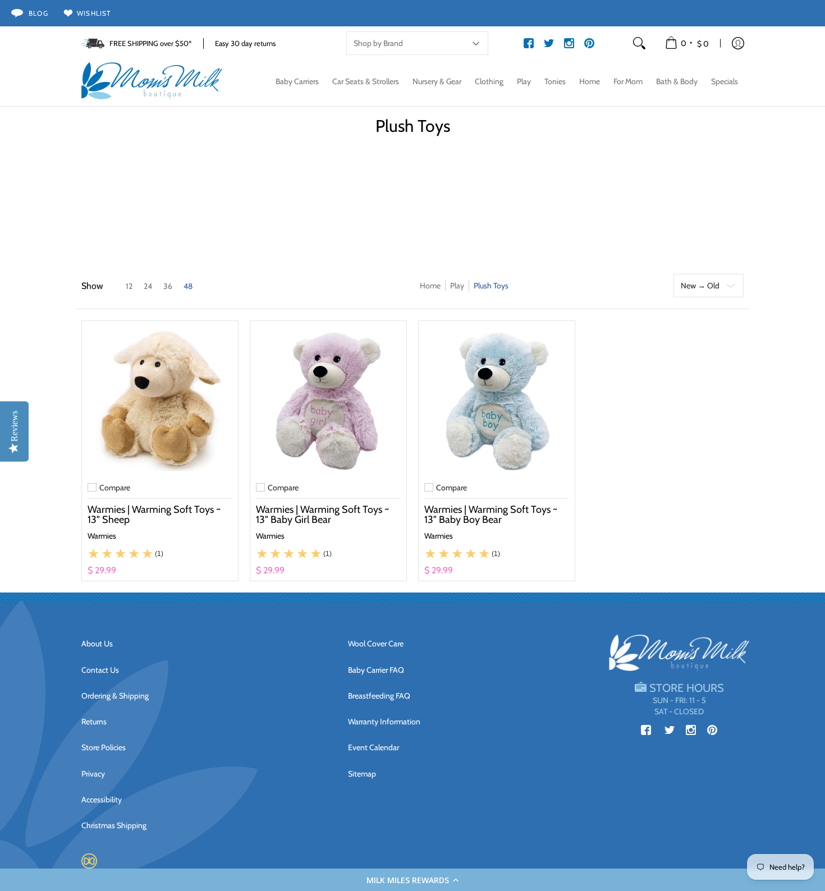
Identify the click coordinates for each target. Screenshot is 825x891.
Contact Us (100, 670)
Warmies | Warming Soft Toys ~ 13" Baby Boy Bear (490, 514)
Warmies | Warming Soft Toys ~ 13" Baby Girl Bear (322, 514)
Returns (94, 722)
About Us (97, 644)
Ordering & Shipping (115, 696)
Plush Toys (491, 286)
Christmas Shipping (113, 825)
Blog (38, 13)
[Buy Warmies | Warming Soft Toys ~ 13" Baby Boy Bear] (496, 399)
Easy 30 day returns (245, 43)
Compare (114, 488)
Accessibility (101, 799)
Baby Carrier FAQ (376, 670)
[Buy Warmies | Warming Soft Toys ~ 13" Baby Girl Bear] (328, 399)
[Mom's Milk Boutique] (151, 81)
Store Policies (103, 747)
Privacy (93, 774)
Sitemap (362, 774)
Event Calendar (373, 747)
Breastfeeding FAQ (379, 696)
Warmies (102, 536)
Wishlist (94, 13)
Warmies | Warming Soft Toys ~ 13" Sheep (154, 514)
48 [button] (188, 286)
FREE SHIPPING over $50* (150, 43)
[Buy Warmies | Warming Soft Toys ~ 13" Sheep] (160, 399)
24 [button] (148, 286)
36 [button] (167, 286)
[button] (412, 880)
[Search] (639, 43)
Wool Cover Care (376, 644)
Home (430, 286)
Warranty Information (384, 722)
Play (457, 286)
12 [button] (129, 286)
